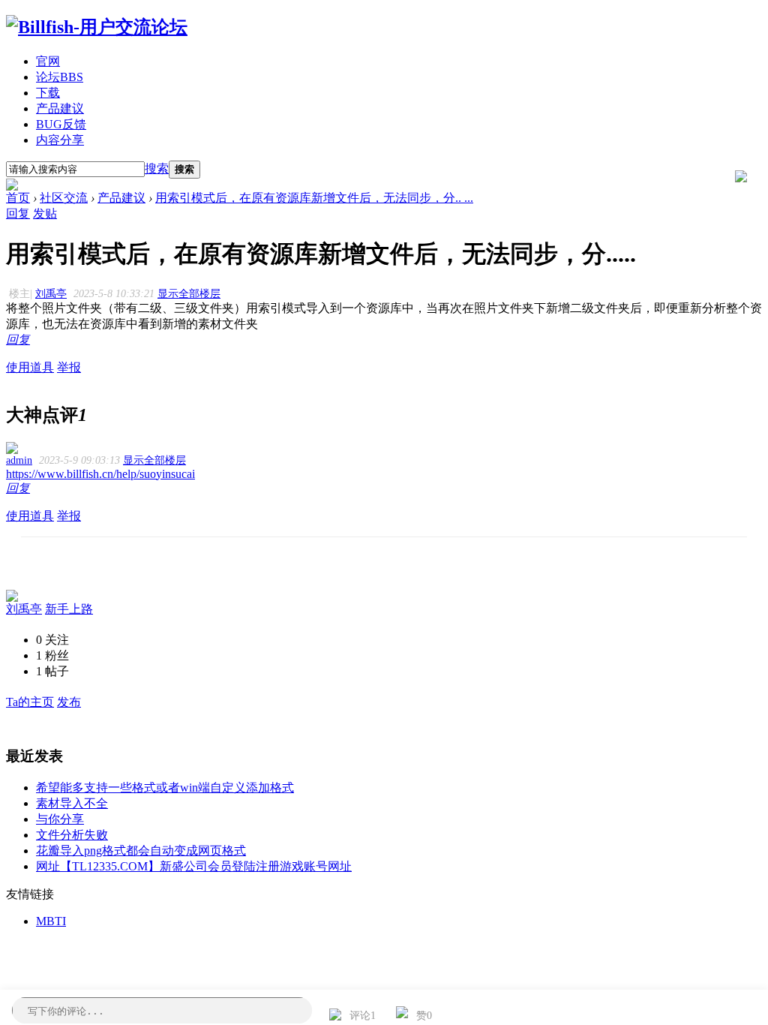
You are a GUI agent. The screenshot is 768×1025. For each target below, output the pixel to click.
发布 (69, 702)
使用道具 (30, 367)
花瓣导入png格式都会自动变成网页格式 (141, 850)
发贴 (45, 213)
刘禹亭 (51, 293)
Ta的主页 (30, 702)
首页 (18, 197)
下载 (48, 92)
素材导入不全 (72, 803)
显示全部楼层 (189, 293)
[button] (351, 1016)
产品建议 (60, 108)
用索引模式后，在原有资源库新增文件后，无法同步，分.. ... (314, 197)
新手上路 (69, 609)
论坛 (59, 77)
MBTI (51, 921)
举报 (69, 367)
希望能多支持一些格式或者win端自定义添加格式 (165, 787)
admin (19, 460)
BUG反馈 (61, 124)
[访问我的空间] (12, 597)
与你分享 (60, 819)
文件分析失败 (72, 834)
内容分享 (60, 140)
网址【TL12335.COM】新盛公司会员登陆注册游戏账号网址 (194, 866)
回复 (18, 213)
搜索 (157, 168)
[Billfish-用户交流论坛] (97, 27)
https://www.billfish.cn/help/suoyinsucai (100, 473)
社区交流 (64, 197)
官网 (48, 61)
